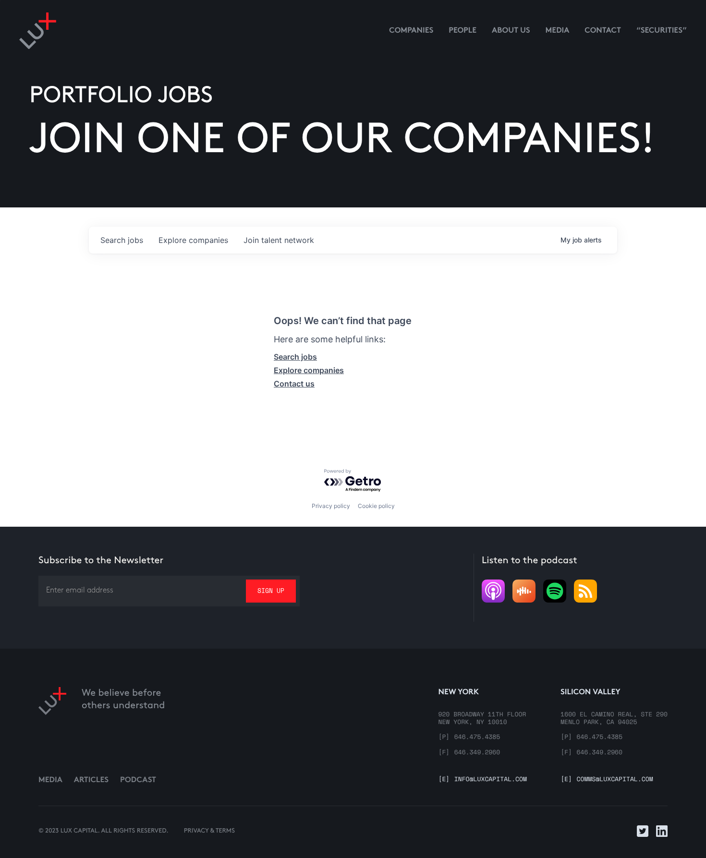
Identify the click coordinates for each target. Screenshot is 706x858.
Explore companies (309, 370)
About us (511, 31)
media (558, 31)
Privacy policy (331, 505)
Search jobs (295, 357)
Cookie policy (376, 505)
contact (602, 31)
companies (193, 240)
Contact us (294, 383)
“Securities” (661, 31)
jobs (121, 240)
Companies (411, 31)
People (462, 31)
